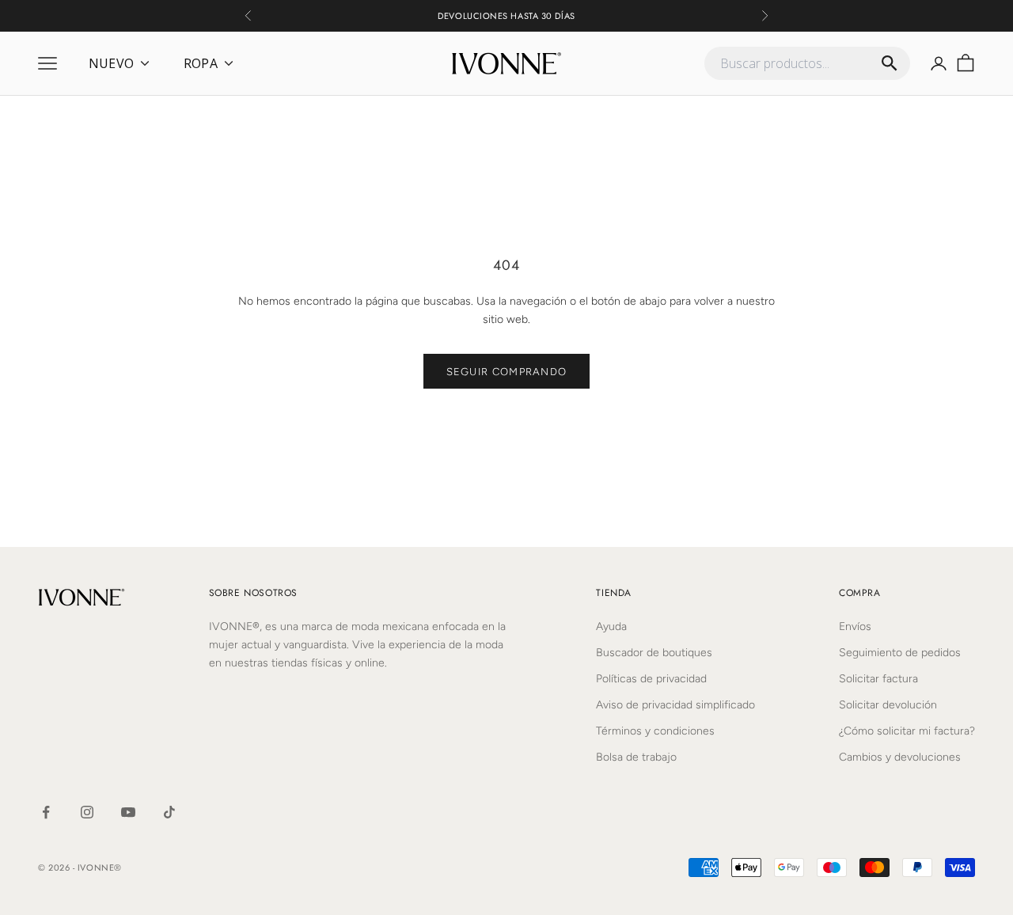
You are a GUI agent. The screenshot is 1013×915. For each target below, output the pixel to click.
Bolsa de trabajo (636, 757)
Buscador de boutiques (654, 652)
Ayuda (611, 626)
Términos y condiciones (655, 731)
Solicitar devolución (888, 705)
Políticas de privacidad (651, 678)
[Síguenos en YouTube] (128, 812)
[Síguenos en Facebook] (46, 812)
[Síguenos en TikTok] (169, 812)
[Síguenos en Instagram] (87, 812)
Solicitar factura (878, 678)
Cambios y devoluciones (900, 757)
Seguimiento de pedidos (900, 652)
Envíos (855, 626)
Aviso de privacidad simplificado (675, 705)
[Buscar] (889, 63)
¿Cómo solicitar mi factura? (907, 731)
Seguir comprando (506, 372)
